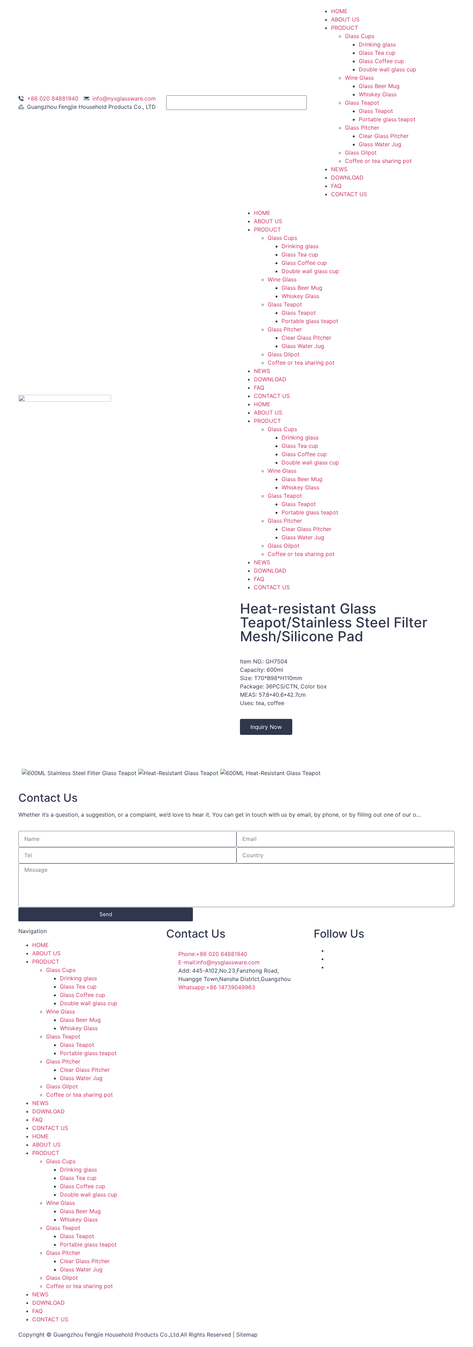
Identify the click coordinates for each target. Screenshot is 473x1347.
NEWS (339, 169)
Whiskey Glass (377, 94)
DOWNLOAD (347, 177)
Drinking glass (377, 44)
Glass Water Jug (380, 144)
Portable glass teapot (387, 119)
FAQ (336, 185)
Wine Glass (359, 77)
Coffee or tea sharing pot (378, 160)
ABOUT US (345, 19)
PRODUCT (344, 27)
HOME (339, 11)
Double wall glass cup (387, 69)
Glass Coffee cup (381, 61)
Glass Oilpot (361, 152)
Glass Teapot (362, 102)
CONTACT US (349, 194)
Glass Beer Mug (379, 85)
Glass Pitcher (362, 127)
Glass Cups (359, 36)
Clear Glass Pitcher (384, 135)
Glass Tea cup (377, 52)
